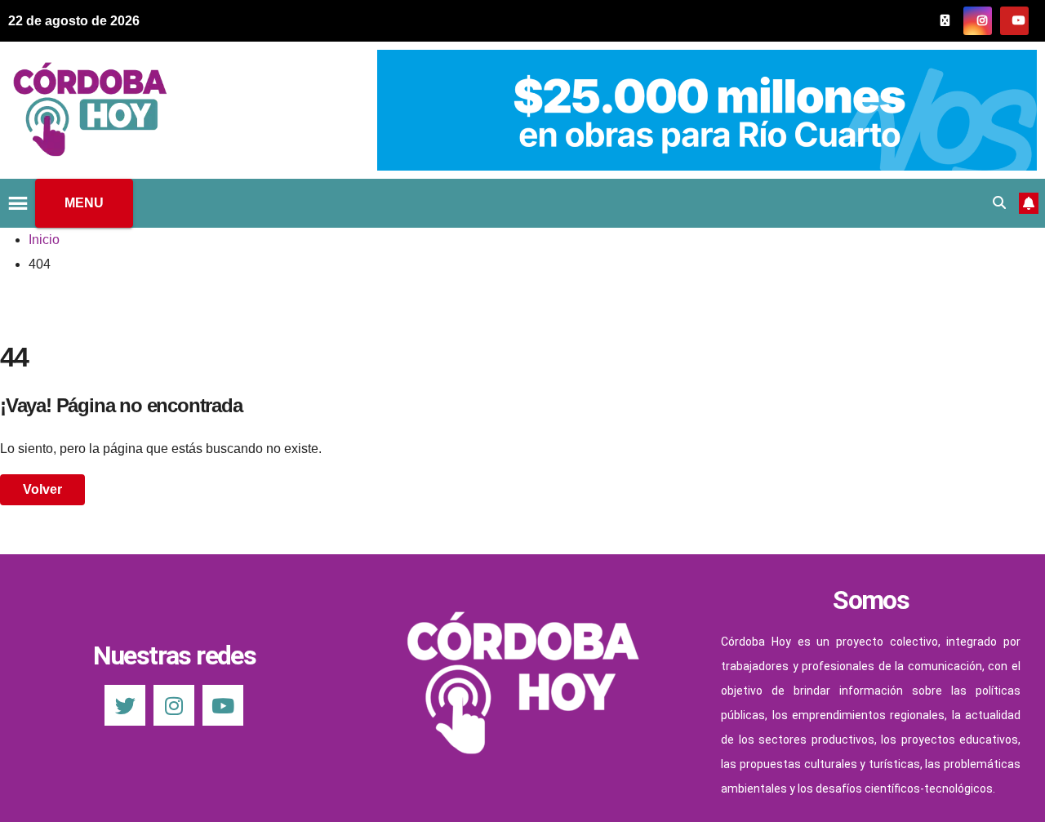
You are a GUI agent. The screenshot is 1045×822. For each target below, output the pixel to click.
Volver (42, 489)
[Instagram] (173, 705)
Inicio (44, 240)
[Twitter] (124, 705)
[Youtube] (222, 705)
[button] (999, 203)
